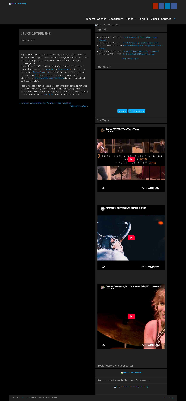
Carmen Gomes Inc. (41, 72)
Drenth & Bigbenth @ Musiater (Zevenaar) (138, 54)
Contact (166, 19)
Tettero (38, 75)
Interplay (49, 69)
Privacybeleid (26, 398)
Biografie (143, 19)
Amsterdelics (63, 69)
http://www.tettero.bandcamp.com (49, 78)
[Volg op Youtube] (155, 6)
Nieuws (90, 19)
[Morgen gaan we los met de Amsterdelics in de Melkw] (148, 101)
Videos (155, 19)
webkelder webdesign (167, 398)
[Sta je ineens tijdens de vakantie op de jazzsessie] (114, 84)
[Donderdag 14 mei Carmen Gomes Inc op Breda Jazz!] (114, 99)
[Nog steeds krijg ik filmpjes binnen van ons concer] (148, 81)
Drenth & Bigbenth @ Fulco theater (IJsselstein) (141, 43)
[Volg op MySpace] (161, 6)
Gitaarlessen (116, 19)
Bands (129, 19)
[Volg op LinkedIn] (167, 6)
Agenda (101, 19)
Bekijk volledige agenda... (131, 58)
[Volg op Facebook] (174, 6)
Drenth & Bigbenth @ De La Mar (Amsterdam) (141, 51)
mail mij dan (49, 94)
